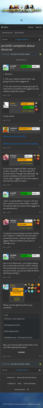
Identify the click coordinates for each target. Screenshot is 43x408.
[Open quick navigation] (40, 39)
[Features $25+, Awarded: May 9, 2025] (38, 285)
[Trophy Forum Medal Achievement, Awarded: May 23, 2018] (38, 158)
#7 (40, 277)
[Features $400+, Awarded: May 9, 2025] (32, 291)
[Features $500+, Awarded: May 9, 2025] (35, 291)
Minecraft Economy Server (27, 377)
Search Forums (7, 33)
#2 (40, 120)
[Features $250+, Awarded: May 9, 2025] (25, 291)
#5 (40, 212)
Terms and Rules (30, 383)
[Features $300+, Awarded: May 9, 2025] (29, 291)
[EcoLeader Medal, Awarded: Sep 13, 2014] (25, 285)
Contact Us (11, 377)
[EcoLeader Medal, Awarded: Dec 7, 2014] (34, 155)
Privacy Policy (20, 389)
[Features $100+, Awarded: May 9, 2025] (32, 288)
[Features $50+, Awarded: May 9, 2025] (25, 288)
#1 (40, 95)
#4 (40, 185)
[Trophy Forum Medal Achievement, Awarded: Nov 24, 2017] (36, 109)
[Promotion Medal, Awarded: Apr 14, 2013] (35, 285)
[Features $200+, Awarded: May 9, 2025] (38, 288)
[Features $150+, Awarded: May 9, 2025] (35, 288)
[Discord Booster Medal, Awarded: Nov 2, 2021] (36, 106)
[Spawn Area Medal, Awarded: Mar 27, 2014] (32, 285)
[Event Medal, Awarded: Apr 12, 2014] (29, 285)
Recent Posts (19, 33)
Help (19, 383)
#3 (40, 148)
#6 (40, 247)
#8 (40, 356)
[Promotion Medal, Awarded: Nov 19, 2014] (34, 158)
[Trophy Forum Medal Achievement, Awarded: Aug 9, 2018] (38, 291)
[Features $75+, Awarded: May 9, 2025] (29, 288)
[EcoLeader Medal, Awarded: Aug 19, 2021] (36, 103)
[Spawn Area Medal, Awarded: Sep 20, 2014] (38, 155)
